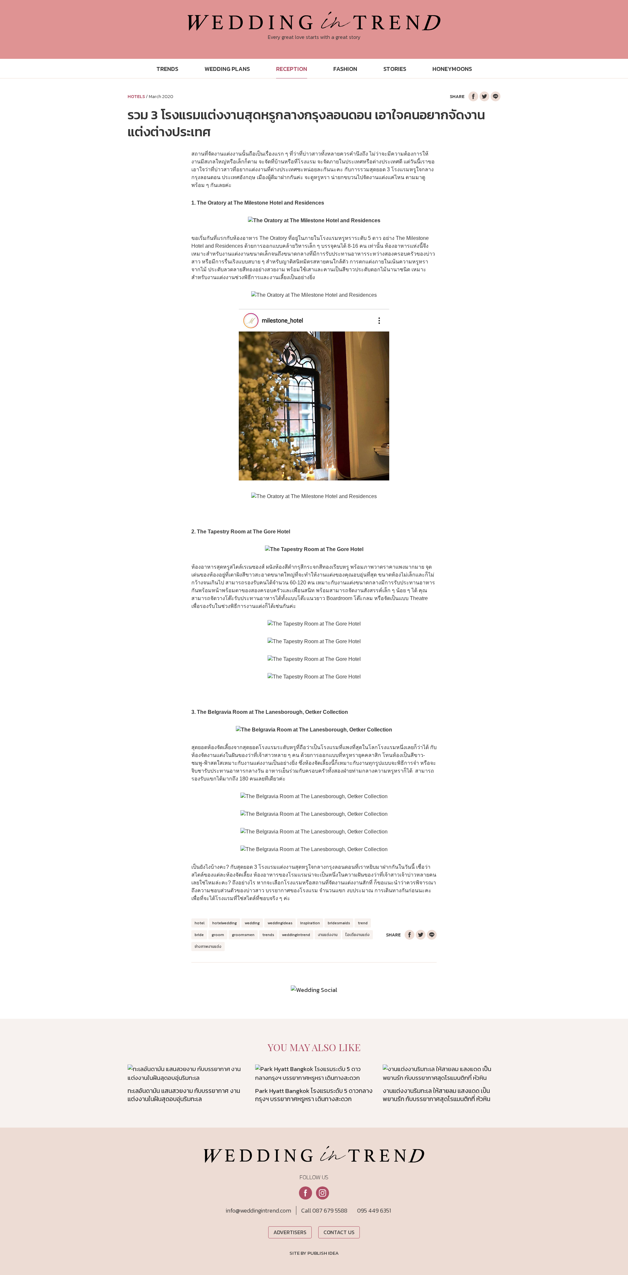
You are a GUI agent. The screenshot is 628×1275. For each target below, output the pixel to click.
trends (268, 935)
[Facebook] (305, 1193)
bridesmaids (339, 923)
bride (199, 935)
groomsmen (243, 935)
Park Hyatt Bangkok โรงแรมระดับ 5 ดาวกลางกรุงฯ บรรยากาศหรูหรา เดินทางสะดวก (314, 1095)
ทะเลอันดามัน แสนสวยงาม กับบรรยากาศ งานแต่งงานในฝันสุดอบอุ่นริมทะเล (184, 1095)
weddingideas (280, 923)
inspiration (310, 923)
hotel (199, 923)
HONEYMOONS (452, 68)
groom (218, 935)
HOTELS (136, 96)
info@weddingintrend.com (258, 1210)
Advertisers (289, 1232)
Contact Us (339, 1232)
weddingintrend (296, 935)
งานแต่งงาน (328, 935)
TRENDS (167, 68)
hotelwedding (224, 923)
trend (363, 923)
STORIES (394, 68)
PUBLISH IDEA (323, 1253)
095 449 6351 (374, 1210)
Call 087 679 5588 (324, 1210)
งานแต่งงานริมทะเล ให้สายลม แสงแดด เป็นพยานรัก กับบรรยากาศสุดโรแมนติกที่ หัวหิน (436, 1095)
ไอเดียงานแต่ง (357, 935)
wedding (252, 923)
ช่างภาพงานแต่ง (208, 946)
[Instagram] (322, 1193)
